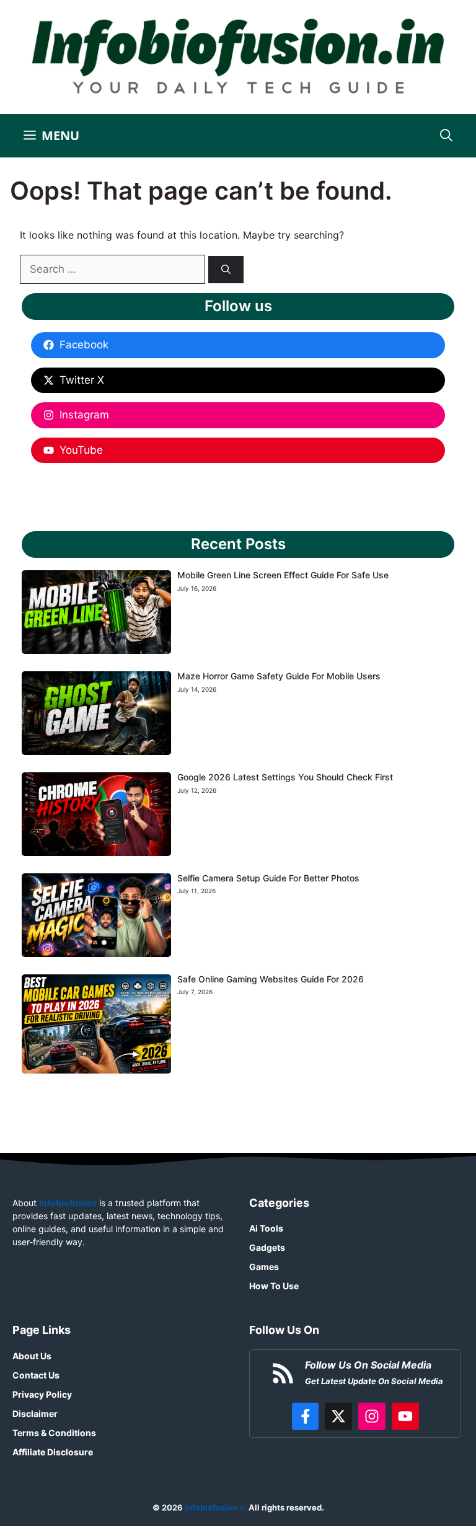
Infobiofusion (68, 1202)
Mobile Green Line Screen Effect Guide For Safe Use (283, 575)
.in (215, 1507)
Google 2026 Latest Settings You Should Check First (285, 777)
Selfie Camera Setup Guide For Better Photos (268, 878)
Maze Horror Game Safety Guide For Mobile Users (279, 676)
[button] (446, 135)
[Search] (226, 270)
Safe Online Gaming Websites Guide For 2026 (270, 979)
